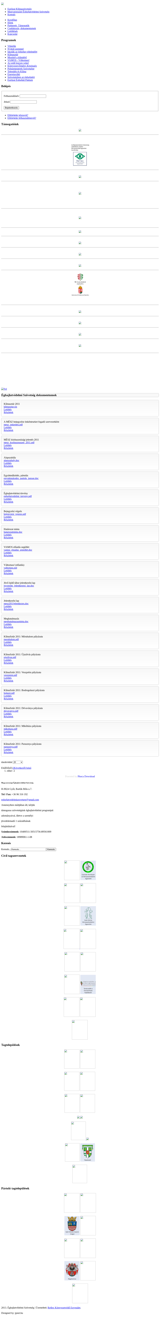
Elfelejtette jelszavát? (18, 115)
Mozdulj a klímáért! (17, 57)
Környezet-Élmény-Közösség (22, 66)
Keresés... (6, 849)
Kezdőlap (12, 20)
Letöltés (8, 409)
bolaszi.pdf (9, 693)
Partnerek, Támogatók (18, 25)
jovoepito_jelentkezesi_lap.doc (19, 585)
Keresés (11, 14)
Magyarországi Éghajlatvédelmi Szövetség (28, 11)
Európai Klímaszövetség (20, 9)
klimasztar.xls (10, 406)
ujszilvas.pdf (10, 657)
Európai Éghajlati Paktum (20, 80)
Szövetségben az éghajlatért (21, 77)
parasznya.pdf (11, 746)
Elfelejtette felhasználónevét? (22, 118)
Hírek (10, 22)
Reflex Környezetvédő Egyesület (64, 1307)
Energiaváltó (14, 74)
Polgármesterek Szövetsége (21, 68)
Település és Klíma (17, 71)
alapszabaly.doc (11, 460)
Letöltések (13, 31)
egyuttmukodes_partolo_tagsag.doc (21, 478)
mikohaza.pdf (10, 728)
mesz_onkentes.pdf (13, 424)
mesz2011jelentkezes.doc (16, 603)
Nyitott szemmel (16, 49)
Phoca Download (86, 776)
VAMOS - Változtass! (18, 60)
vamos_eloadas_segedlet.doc (18, 550)
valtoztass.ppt (10, 567)
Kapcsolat (12, 34)
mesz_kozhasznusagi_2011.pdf (19, 442)
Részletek (8, 412)
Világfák (12, 46)
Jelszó (7, 101)
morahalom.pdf (11, 639)
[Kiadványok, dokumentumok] (4, 389)
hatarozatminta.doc (13, 532)
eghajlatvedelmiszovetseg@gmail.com (20, 799)
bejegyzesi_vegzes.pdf (15, 514)
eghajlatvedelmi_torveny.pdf (18, 496)
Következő (19, 768)
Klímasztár (13, 54)
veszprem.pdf (10, 675)
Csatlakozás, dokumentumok (22, 28)
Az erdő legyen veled (18, 63)
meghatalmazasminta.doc (16, 621)
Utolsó (28, 768)
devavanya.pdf (11, 711)
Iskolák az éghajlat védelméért (22, 51)
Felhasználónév (11, 96)
